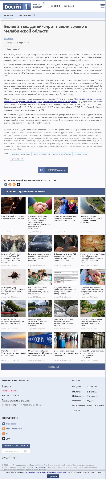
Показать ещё (53, 366)
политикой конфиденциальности (51, 472)
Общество (8, 39)
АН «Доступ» (41, 467)
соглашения (30, 472)
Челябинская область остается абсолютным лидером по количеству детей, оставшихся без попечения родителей (53, 100)
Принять (53, 476)
